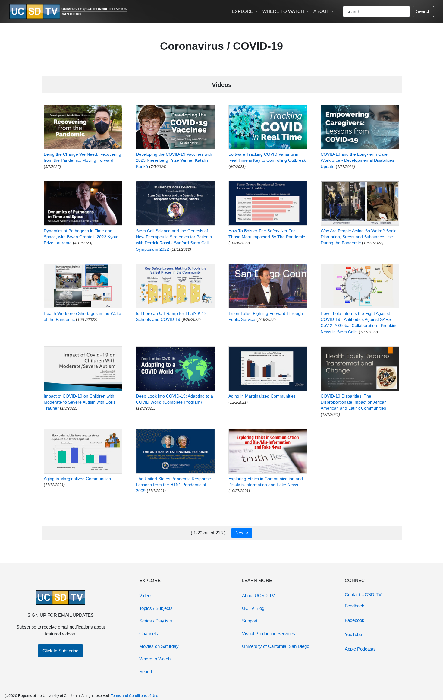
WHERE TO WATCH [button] (283, 11)
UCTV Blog (253, 608)
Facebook (354, 620)
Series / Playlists (155, 620)
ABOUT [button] (321, 11)
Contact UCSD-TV (363, 594)
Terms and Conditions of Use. (135, 696)
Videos (146, 595)
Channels (148, 633)
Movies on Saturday (159, 646)
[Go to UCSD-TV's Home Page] (69, 11)
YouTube (353, 634)
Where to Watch (155, 658)
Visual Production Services (268, 633)
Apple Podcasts (360, 648)
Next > (242, 532)
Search (423, 11)
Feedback (354, 605)
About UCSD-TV (258, 595)
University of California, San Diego (275, 646)
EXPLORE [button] (243, 11)
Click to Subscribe (60, 650)
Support (249, 620)
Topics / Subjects (156, 608)
